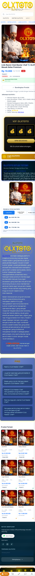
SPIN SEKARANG (21, 141)
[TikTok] (11, 544)
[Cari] (3, 14)
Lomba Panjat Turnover (21, 213)
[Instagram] (7, 544)
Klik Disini (21, 112)
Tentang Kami (6, 553)
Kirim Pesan (9, 536)
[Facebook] (3, 544)
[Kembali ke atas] (31, 564)
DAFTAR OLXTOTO (17, 18)
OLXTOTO (6, 18)
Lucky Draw (9, 212)
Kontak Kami (5, 556)
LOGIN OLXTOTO (22, 22)
